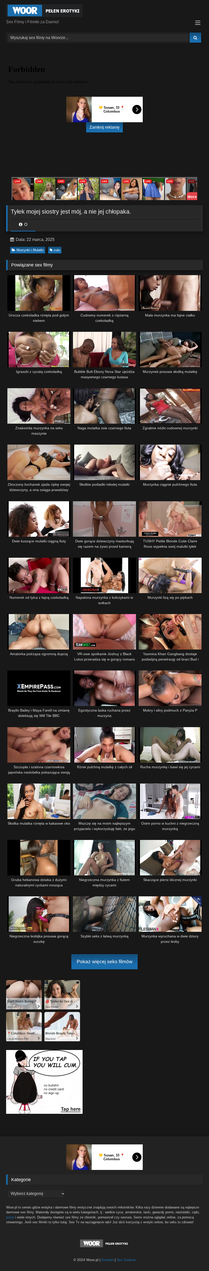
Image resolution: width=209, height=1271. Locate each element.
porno (10, 1217)
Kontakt (107, 1260)
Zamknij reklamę (104, 127)
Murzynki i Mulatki (30, 250)
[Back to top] (193, 1256)
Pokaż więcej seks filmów (105, 961)
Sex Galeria (126, 1260)
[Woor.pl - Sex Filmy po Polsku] (104, 11)
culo (57, 250)
